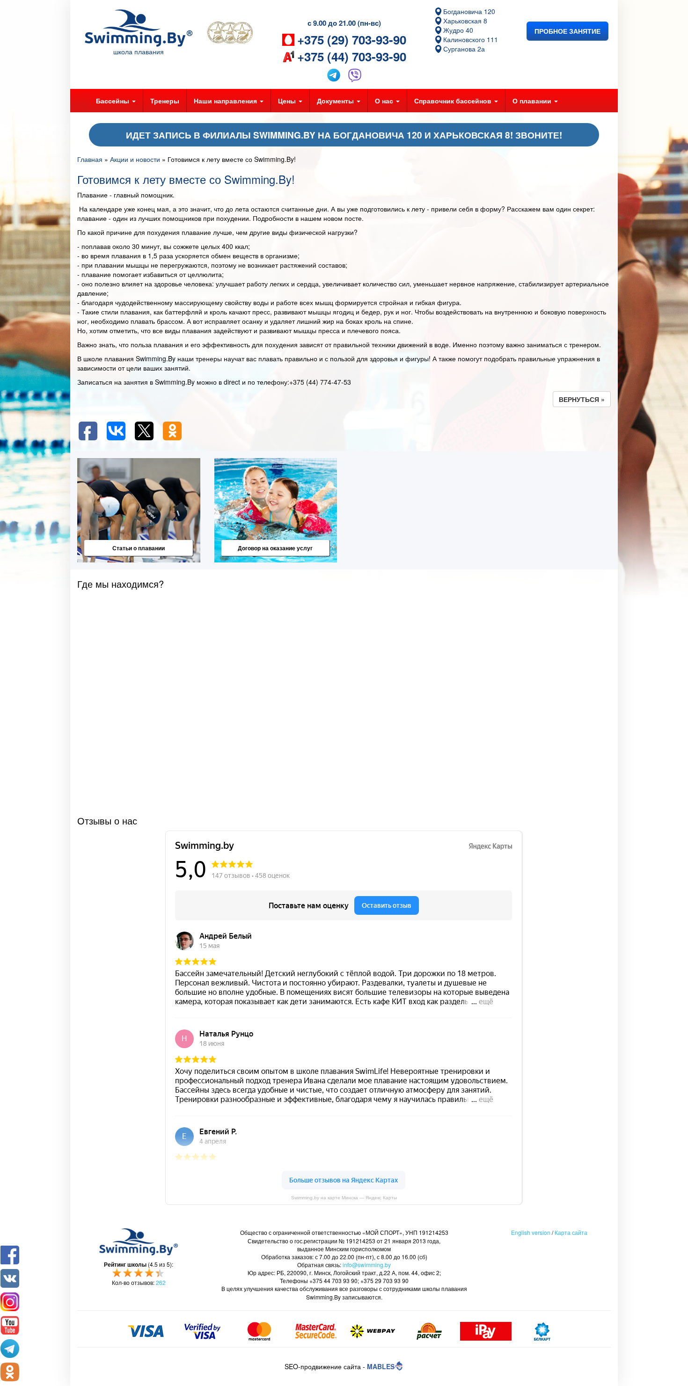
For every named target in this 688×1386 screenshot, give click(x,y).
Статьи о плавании (138, 548)
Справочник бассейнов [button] (453, 100)
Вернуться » (582, 399)
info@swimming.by (367, 1265)
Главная (89, 159)
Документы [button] (336, 100)
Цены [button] (288, 100)
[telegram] (9, 1348)
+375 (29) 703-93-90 (351, 40)
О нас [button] (385, 100)
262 (161, 1282)
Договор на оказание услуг (275, 548)
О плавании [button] (532, 100)
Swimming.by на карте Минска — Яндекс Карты (344, 1197)
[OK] (9, 1372)
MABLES (381, 1366)
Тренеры (164, 100)
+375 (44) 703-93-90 (351, 57)
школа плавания (138, 51)
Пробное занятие (567, 31)
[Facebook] (9, 1255)
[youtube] (9, 1325)
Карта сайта (571, 1232)
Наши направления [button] (226, 100)
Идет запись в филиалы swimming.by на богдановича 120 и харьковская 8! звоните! (344, 135)
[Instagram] (9, 1301)
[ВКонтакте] (9, 1278)
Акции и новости (135, 159)
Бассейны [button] (113, 100)
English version (530, 1232)
